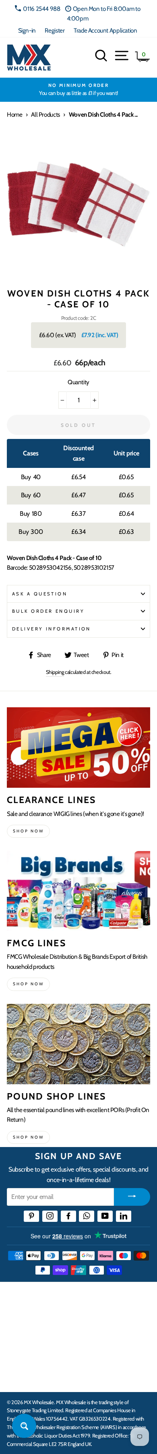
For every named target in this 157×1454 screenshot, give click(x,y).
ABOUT (18, 1352)
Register (54, 30)
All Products (45, 114)
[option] (78, 90)
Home (14, 114)
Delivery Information (51, 629)
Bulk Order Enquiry (48, 611)
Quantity (78, 382)
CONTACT (21, 1377)
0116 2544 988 (41, 8)
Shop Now (28, 1137)
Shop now (28, 831)
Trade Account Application (105, 30)
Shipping (55, 672)
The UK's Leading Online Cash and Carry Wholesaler (68, 1298)
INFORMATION (29, 1327)
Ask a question (39, 594)
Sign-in (27, 30)
